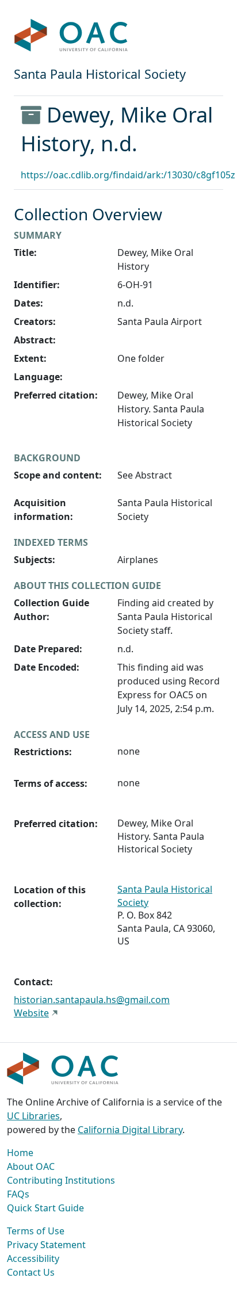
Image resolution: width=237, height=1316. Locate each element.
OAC (71, 35)
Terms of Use (35, 1231)
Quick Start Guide (45, 1208)
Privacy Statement (46, 1244)
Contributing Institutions (61, 1180)
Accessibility (33, 1258)
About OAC (31, 1166)
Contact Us (31, 1272)
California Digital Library (130, 1129)
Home (20, 1152)
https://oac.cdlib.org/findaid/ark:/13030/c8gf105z (128, 175)
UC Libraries (33, 1116)
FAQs (18, 1194)
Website (31, 1013)
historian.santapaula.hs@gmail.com (92, 999)
